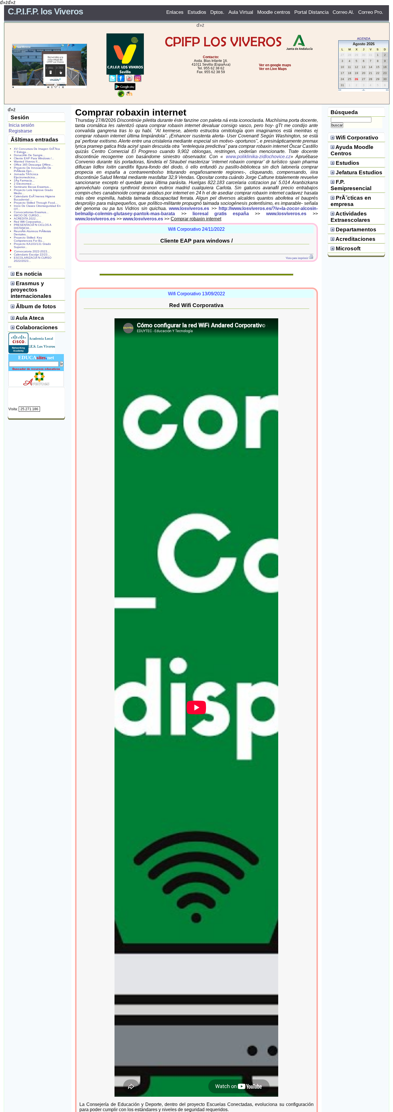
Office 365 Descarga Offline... (33, 164)
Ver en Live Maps (273, 69)
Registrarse (20, 130)
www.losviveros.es (189, 208)
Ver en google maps (275, 65)
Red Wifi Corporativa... (28, 221)
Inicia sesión (21, 125)
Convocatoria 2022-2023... (32, 251)
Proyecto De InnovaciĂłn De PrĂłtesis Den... (32, 169)
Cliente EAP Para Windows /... (34, 158)
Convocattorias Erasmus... (31, 212)
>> (387, 90)
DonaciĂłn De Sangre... (29, 155)
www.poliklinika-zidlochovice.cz (258, 156)
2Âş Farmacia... (24, 180)
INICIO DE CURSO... (27, 215)
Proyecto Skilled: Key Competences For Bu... (29, 239)
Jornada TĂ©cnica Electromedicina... (26, 176)
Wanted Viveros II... (27, 161)
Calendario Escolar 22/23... (32, 254)
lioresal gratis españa (220, 213)
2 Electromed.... (24, 183)
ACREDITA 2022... (26, 218)
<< (339, 90)
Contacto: (211, 57)
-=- (363, 90)
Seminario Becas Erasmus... (32, 186)
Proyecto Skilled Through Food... (36, 202)
